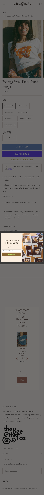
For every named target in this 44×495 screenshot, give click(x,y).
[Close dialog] (41, 234)
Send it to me (11, 254)
